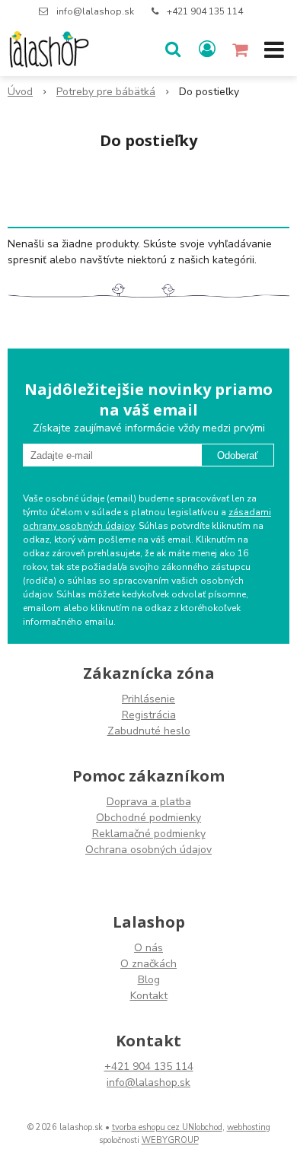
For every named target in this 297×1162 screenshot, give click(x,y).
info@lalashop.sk (95, 11)
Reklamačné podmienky (149, 833)
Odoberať (237, 455)
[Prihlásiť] (207, 49)
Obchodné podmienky (148, 817)
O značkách (148, 964)
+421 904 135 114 (205, 11)
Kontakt (149, 995)
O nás (148, 948)
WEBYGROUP (170, 1140)
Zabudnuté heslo (148, 731)
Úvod (20, 91)
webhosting (248, 1127)
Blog (149, 980)
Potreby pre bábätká (105, 91)
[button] (173, 49)
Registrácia (149, 715)
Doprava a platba (149, 801)
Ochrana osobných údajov (148, 849)
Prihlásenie (148, 699)
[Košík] (241, 49)
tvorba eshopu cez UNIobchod (167, 1127)
